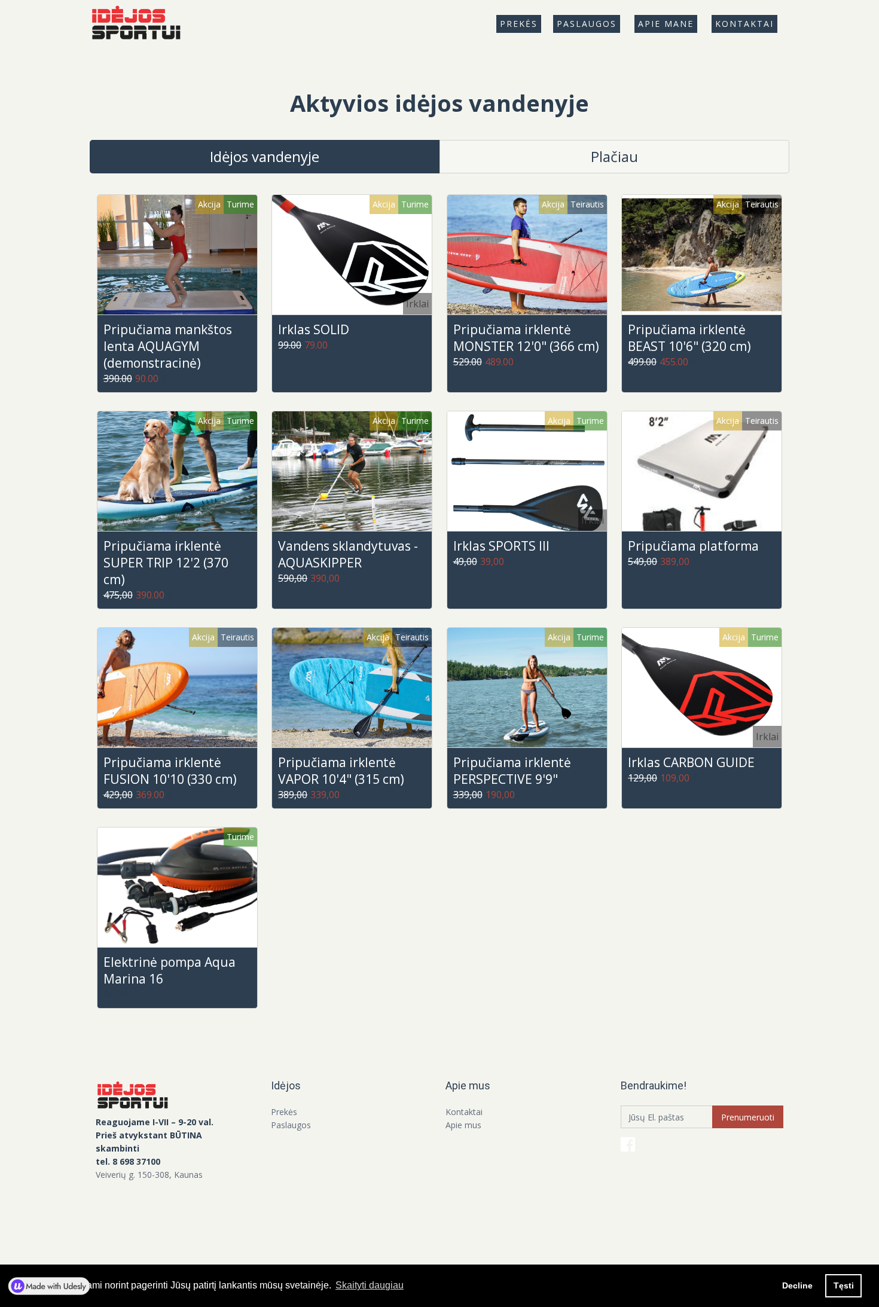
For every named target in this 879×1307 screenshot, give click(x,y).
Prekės (284, 1111)
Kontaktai (744, 23)
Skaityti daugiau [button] (369, 1285)
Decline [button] (797, 1285)
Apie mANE (666, 23)
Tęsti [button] (844, 1285)
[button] (518, 24)
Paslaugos (586, 23)
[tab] (264, 156)
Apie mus (463, 1125)
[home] (141, 24)
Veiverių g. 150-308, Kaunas (149, 1174)
